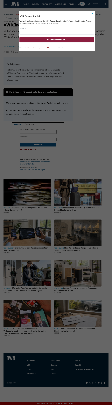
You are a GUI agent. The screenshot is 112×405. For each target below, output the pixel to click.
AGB (47, 48)
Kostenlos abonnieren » (57, 40)
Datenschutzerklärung (33, 48)
